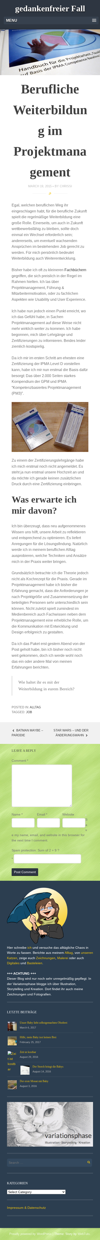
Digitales (13, 963)
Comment (20, 760)
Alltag (35, 707)
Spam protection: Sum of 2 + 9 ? (35, 850)
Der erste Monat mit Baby (34, 1081)
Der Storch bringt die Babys (48, 1066)
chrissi (66, 186)
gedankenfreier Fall (50, 8)
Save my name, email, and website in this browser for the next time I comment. (49, 830)
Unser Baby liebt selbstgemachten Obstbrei (43, 1022)
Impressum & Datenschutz (26, 1207)
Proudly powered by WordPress (30, 1234)
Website (68, 814)
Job (29, 712)
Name (17, 814)
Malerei (62, 958)
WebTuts (84, 1234)
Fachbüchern (75, 270)
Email (42, 814)
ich (29, 947)
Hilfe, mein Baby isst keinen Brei (38, 1037)
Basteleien (34, 963)
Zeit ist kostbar (28, 1052)
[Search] (86, 1161)
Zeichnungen (45, 958)
